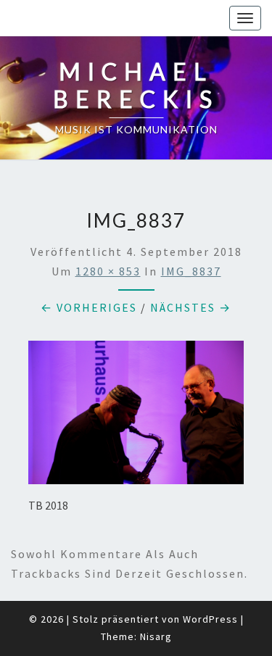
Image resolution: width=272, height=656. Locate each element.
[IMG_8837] (136, 417)
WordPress (210, 619)
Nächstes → (190, 307)
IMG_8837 (191, 271)
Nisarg (156, 636)
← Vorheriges (89, 307)
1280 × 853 (108, 271)
